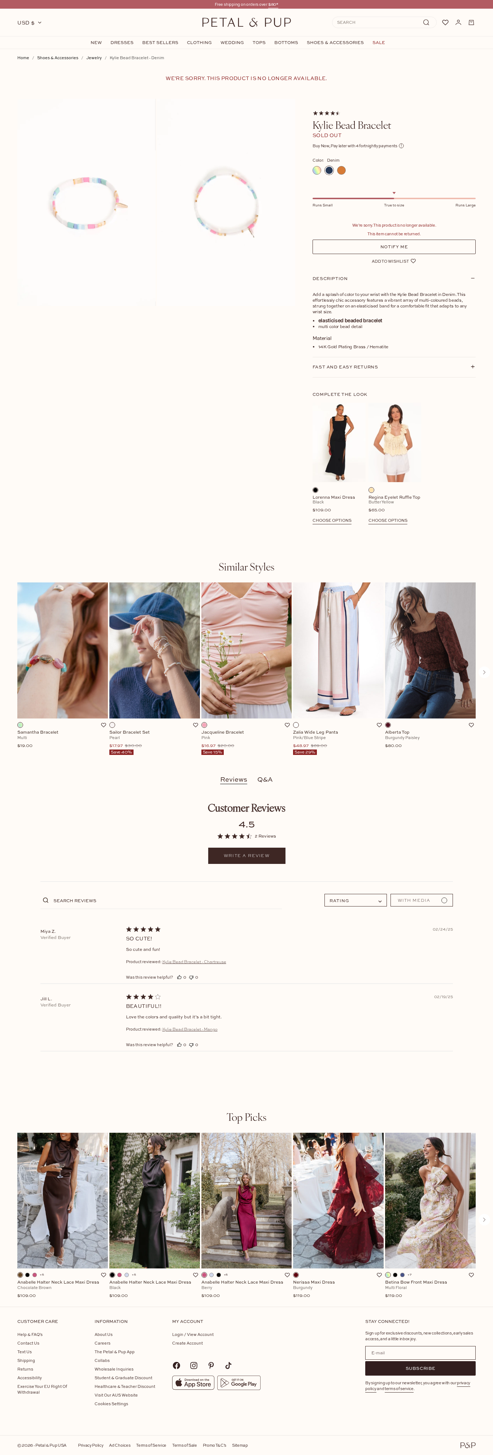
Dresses (122, 42)
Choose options (332, 520)
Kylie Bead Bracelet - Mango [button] (190, 1029)
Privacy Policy (90, 1445)
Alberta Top (402, 739)
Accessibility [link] (29, 1377)
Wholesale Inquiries (114, 1369)
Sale (378, 42)
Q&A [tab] (265, 779)
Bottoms (286, 42)
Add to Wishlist (390, 260)
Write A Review (247, 855)
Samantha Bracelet (37, 739)
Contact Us (28, 1343)
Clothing (199, 42)
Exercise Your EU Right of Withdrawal (42, 1389)
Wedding (232, 42)
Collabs (102, 1360)
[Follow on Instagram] (193, 1365)
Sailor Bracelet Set (130, 742)
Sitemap (240, 1445)
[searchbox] (167, 900)
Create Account (187, 1343)
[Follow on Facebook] (176, 1365)
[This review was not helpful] (191, 977)
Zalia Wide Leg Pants (315, 742)
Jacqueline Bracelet (222, 742)
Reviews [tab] (233, 779)
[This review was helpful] (179, 977)
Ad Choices (119, 1445)
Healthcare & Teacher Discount (125, 1386)
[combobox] (355, 900)
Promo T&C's (214, 1445)
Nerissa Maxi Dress (314, 1289)
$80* (273, 4)
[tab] (246, 566)
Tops (259, 42)
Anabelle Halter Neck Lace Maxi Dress (58, 1289)
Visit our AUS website (116, 1395)
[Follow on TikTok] (228, 1365)
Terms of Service (151, 1445)
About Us (104, 1334)
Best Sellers (160, 42)
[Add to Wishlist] (103, 725)
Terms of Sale (184, 1445)
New (96, 42)
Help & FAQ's (30, 1334)
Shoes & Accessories (335, 42)
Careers (102, 1343)
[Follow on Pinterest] (211, 1365)
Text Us (24, 1351)
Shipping (26, 1360)
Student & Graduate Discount (123, 1377)
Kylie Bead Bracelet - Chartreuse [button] (194, 961)
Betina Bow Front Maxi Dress (416, 1289)
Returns (25, 1369)
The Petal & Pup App (115, 1351)
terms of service (399, 1388)
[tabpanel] (246, 672)
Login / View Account (193, 1334)
